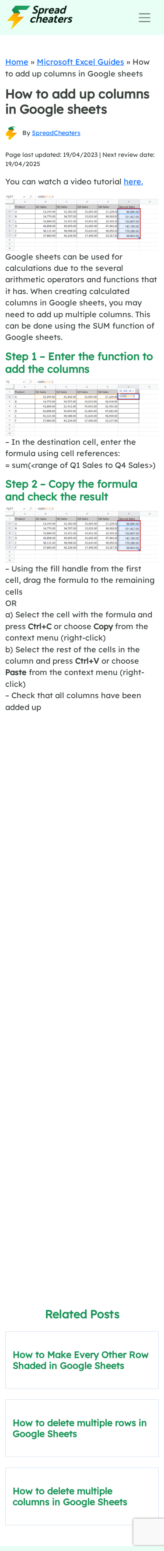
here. (133, 181)
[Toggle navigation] (144, 18)
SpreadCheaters (56, 133)
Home (16, 61)
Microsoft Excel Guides (80, 61)
